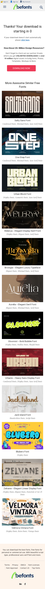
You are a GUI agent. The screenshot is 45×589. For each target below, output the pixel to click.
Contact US (24, 568)
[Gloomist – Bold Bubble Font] (22, 325)
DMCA (23, 565)
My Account (26, 2)
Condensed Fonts (9, 124)
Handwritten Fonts (17, 418)
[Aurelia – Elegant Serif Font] (22, 288)
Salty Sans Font (22, 120)
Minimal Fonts (23, 124)
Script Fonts (30, 418)
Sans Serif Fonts (36, 124)
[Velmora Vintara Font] (22, 512)
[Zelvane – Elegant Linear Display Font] (22, 472)
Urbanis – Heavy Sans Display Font (22, 378)
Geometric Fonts (21, 197)
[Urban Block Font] (22, 178)
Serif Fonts (34, 234)
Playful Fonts (34, 344)
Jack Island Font (22, 415)
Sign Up (14, 2)
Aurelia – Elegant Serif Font (22, 304)
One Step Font (22, 157)
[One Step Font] (22, 141)
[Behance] (20, 584)
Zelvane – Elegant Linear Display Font (23, 488)
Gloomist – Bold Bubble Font (22, 341)
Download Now (21, 68)
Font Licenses (34, 565)
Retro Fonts (22, 531)
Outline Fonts (22, 344)
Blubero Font (22, 451)
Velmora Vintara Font (23, 528)
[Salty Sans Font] (22, 104)
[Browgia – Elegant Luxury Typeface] (22, 251)
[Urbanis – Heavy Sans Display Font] (22, 362)
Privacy (15, 565)
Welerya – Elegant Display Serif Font (22, 231)
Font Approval (12, 568)
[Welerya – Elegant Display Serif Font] (22, 215)
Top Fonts (36, 568)
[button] (41, 8)
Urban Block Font (22, 194)
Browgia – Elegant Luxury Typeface (22, 267)
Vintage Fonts (33, 531)
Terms (7, 565)
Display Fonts (8, 197)
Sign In (4, 2)
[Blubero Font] (22, 435)
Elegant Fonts (23, 234)
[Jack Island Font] (22, 399)
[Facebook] (25, 584)
